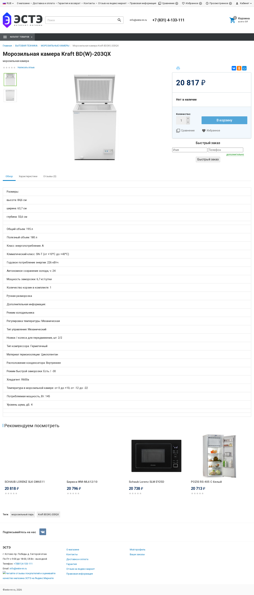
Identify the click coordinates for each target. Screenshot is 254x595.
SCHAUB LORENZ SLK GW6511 (25, 481)
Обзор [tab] (9, 176)
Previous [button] (3, 469)
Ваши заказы (137, 554)
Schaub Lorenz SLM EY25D (146, 481)
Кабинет (244, 3)
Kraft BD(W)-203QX (48, 514)
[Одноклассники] (239, 68)
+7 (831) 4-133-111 (168, 20)
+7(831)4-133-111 (23, 563)
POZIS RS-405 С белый (206, 481)
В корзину (224, 120)
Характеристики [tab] (28, 176)
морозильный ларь (23, 514)
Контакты (89, 3)
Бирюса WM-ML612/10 (82, 481)
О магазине (23, 3)
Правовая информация (143, 3)
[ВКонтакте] (234, 68)
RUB (9, 3)
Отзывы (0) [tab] (49, 176)
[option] (94, 118)
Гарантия (71, 564)
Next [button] (250, 469)
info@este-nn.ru (138, 20)
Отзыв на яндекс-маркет (112, 3)
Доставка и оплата (44, 3)
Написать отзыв (26, 67)
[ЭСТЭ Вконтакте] (42, 531)
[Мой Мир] (244, 68)
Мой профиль (137, 549)
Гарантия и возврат (69, 3)
